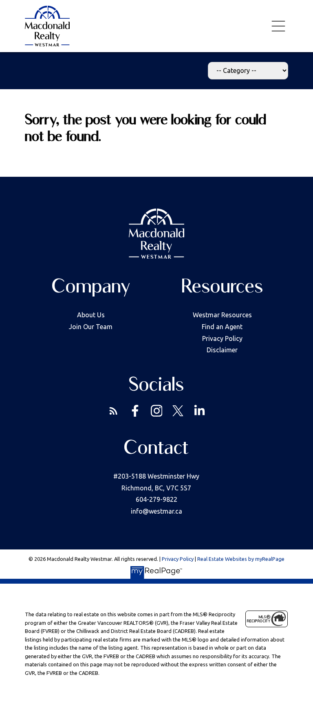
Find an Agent (222, 326)
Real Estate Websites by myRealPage (240, 559)
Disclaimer (222, 350)
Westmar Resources (222, 315)
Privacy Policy (222, 338)
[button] (113, 411)
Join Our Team (90, 326)
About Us (91, 315)
